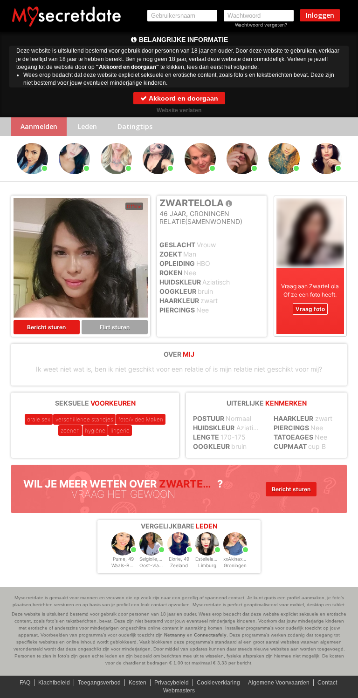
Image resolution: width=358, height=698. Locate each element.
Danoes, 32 (116, 178)
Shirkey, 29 (158, 178)
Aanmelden (39, 126)
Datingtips (134, 126)
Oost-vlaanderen (158, 565)
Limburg (207, 565)
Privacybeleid (171, 682)
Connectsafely (210, 634)
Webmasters (179, 690)
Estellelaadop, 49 (214, 559)
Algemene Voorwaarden (279, 682)
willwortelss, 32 (325, 178)
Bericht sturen (46, 327)
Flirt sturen (115, 327)
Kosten (137, 682)
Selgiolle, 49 (152, 559)
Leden (87, 126)
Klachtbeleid (54, 682)
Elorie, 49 (179, 559)
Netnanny (175, 634)
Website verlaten (179, 110)
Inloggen (320, 15)
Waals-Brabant (128, 565)
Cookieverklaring (218, 682)
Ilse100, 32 (32, 178)
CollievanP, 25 (284, 178)
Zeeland (179, 565)
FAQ (25, 682)
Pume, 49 (123, 559)
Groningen (235, 565)
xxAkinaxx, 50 (238, 559)
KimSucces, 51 (200, 178)
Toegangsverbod (99, 682)
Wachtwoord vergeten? (261, 24)
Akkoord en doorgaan (182, 98)
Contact (327, 682)
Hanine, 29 (74, 178)
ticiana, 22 (242, 178)
